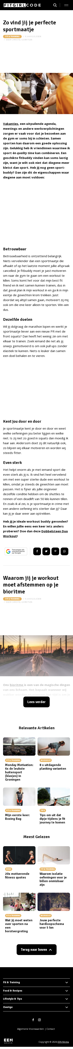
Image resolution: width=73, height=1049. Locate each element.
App (64, 551)
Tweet (46, 551)
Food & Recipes (12, 990)
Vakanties (10, 124)
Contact (50, 1028)
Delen (37, 551)
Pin (55, 551)
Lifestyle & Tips (12, 998)
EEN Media (63, 1041)
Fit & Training (12, 36)
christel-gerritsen (22, 39)
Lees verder (36, 702)
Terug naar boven (34, 949)
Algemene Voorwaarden (30, 1028)
